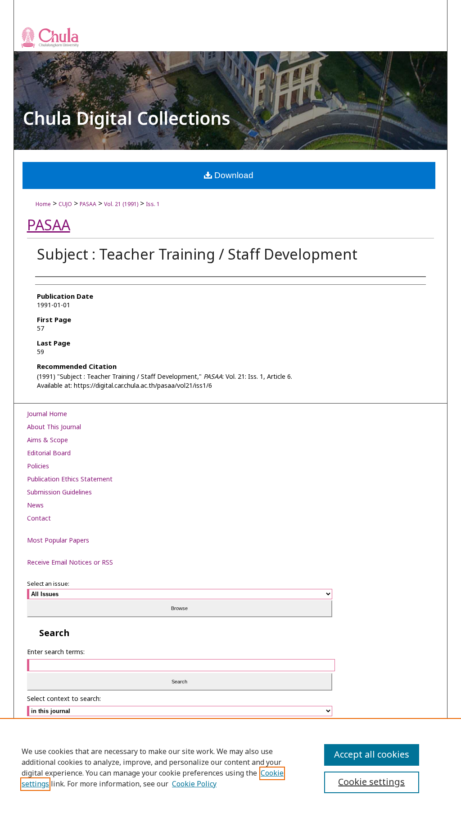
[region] (230, 767)
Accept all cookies (371, 755)
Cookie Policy (194, 784)
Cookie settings (371, 782)
